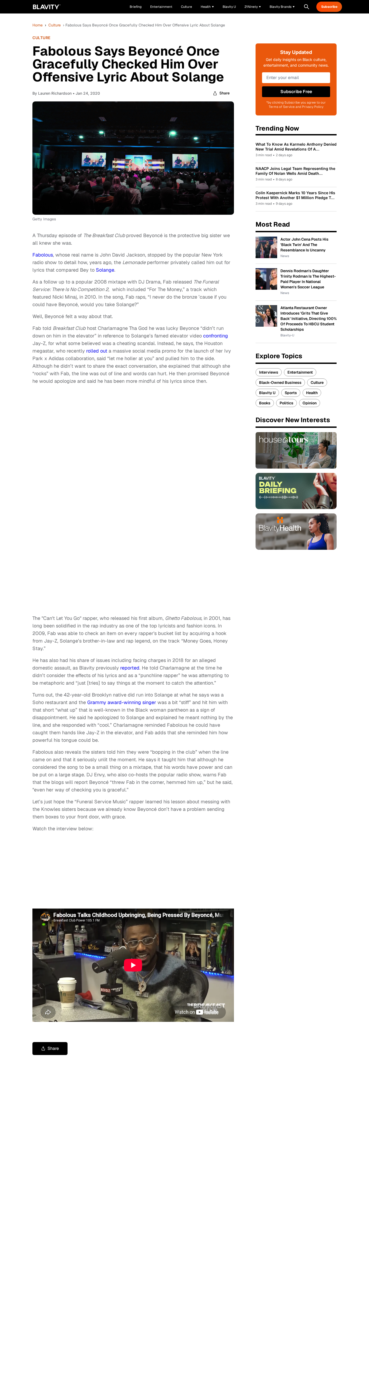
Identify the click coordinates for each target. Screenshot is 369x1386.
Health (312, 392)
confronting (215, 336)
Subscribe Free (296, 91)
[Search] (306, 6)
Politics (286, 403)
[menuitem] (207, 6)
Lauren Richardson (55, 93)
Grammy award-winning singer (121, 702)
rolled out (96, 351)
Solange (105, 270)
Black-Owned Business (280, 382)
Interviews (268, 372)
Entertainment (300, 372)
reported (129, 668)
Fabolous (42, 255)
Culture (54, 25)
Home (37, 25)
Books (264, 403)
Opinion (310, 403)
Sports (291, 392)
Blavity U (267, 392)
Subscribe (329, 7)
